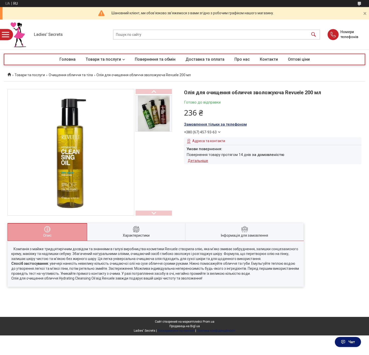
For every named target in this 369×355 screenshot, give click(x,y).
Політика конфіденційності (216, 330)
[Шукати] (314, 34)
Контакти (269, 59)
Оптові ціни (299, 59)
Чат (351, 342)
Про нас (242, 59)
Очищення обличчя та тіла (71, 75)
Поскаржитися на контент (176, 330)
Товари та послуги (103, 59)
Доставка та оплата (205, 59)
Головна (67, 59)
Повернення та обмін (155, 59)
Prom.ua (208, 321)
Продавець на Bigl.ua (184, 326)
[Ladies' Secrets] (17, 34)
